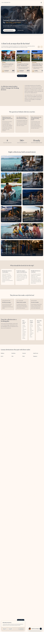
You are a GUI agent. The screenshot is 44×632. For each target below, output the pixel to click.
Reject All (4, 628)
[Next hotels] (41, 47)
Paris (12, 356)
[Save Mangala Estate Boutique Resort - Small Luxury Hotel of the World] (28, 52)
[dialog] (13, 626)
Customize (21, 628)
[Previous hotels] (39, 47)
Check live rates (20, 30)
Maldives (2, 353)
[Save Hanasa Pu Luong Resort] (13, 52)
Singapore (35, 356)
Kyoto (2, 356)
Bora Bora (13, 353)
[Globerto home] (6, 2)
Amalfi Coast (35, 353)
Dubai (23, 356)
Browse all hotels (21, 75)
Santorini (24, 353)
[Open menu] (41, 2)
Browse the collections (8, 30)
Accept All (10, 628)
